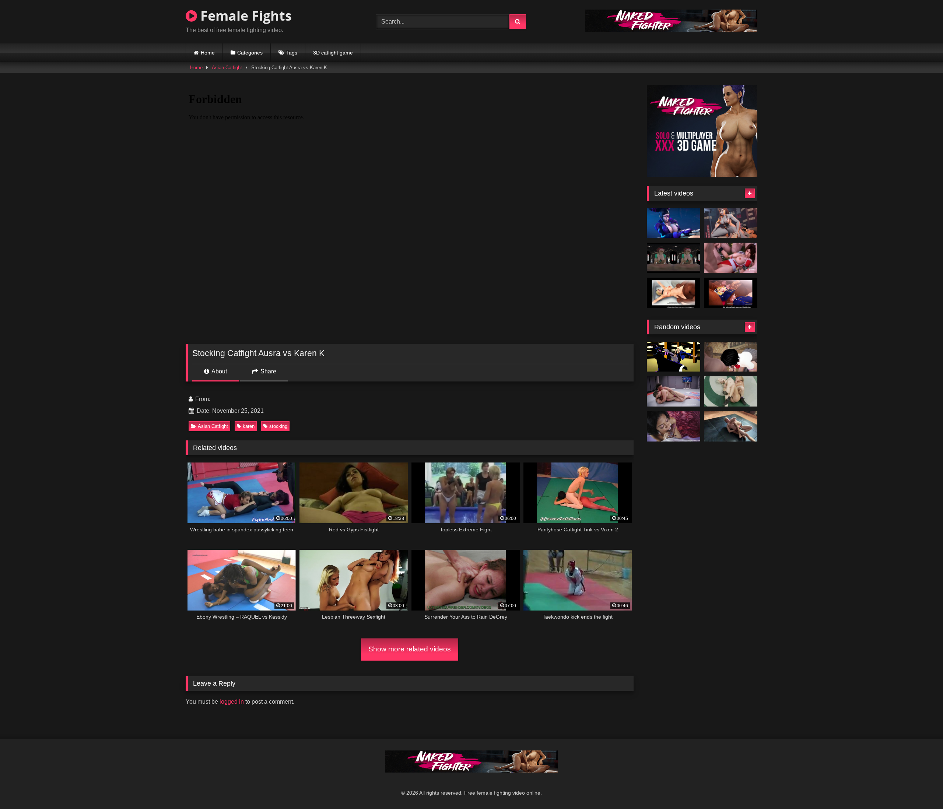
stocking (278, 426)
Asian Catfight (227, 67)
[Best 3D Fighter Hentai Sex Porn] (730, 258)
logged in (232, 702)
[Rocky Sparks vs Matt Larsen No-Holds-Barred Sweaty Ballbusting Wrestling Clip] (730, 426)
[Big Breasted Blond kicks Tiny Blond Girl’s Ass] (730, 391)
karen (249, 426)
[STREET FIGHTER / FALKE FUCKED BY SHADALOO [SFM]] (673, 293)
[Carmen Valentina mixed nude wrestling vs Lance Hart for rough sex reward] (673, 391)
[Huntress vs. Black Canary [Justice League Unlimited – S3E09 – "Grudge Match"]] (673, 357)
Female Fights (244, 16)
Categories (250, 53)
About (218, 371)
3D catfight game (333, 53)
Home (208, 53)
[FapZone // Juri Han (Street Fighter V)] (673, 223)
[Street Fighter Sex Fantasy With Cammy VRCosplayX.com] (673, 258)
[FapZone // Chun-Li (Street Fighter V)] (730, 223)
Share (267, 371)
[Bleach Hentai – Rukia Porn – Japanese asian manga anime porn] (730, 357)
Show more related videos (409, 649)
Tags (291, 53)
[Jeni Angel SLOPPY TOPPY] (673, 426)
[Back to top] (920, 787)
